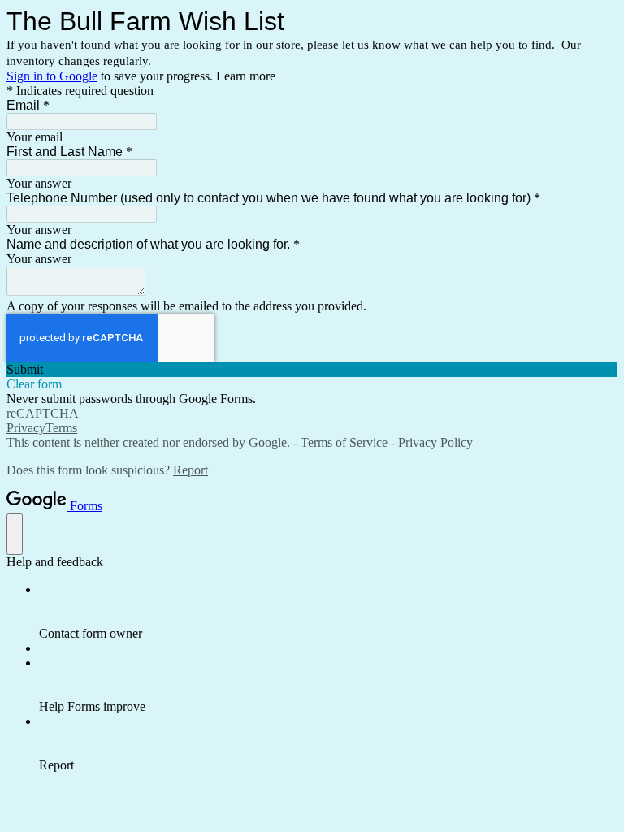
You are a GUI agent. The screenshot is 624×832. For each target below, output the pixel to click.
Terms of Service (344, 442)
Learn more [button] (245, 76)
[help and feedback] (14, 534)
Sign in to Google (52, 76)
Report (190, 470)
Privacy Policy (435, 442)
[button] (312, 369)
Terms (61, 428)
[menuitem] (328, 612)
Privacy (26, 428)
